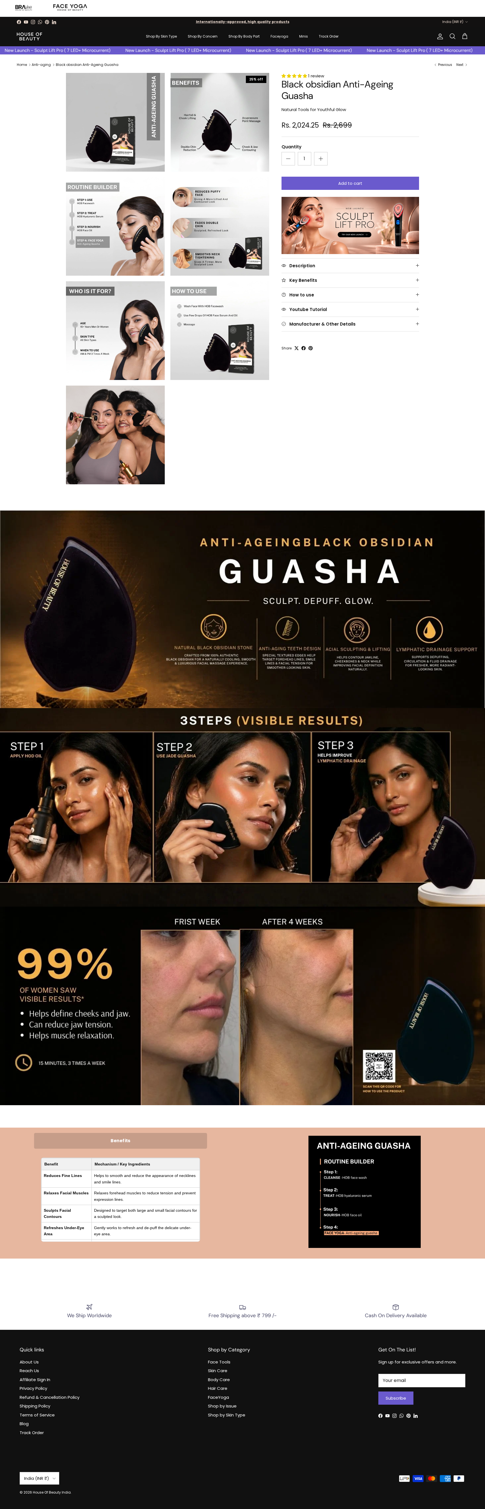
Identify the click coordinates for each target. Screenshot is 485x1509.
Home (22, 64)
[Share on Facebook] (303, 348)
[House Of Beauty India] (29, 36)
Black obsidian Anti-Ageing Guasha (87, 64)
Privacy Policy (33, 1388)
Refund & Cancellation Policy (49, 1397)
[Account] (438, 36)
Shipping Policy (35, 1406)
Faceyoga (279, 36)
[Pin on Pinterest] (310, 348)
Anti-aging (41, 64)
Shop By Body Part (244, 36)
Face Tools (219, 1362)
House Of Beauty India (52, 1492)
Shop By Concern (203, 36)
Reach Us (29, 1371)
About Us (29, 1362)
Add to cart (350, 183)
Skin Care (217, 1371)
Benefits (120, 1141)
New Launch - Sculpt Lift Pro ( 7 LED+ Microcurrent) (115, 50)
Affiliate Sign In (35, 1380)
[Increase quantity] (321, 158)
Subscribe (396, 1398)
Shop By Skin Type (161, 36)
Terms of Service (37, 1415)
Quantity (291, 147)
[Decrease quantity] (288, 158)
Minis (303, 36)
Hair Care (217, 1388)
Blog (24, 1424)
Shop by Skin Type (226, 1415)
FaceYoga (218, 1397)
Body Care (219, 1380)
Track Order (328, 36)
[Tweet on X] (296, 348)
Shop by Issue (222, 1406)
